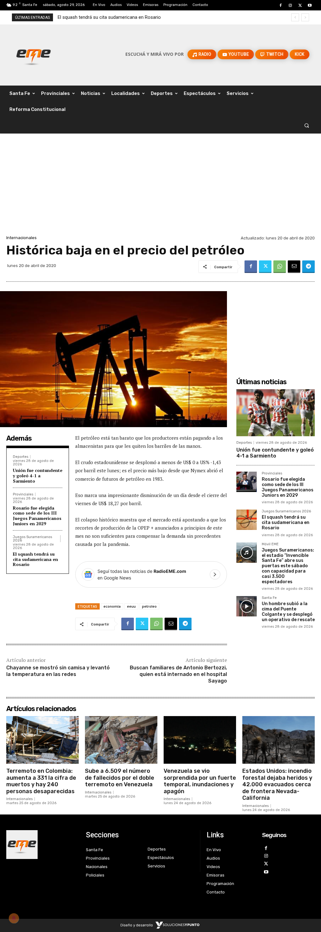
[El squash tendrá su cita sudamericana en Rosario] (246, 520)
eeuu (131, 606)
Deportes (20, 456)
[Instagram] (290, 5)
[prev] (295, 17)
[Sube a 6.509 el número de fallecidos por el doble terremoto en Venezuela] (121, 740)
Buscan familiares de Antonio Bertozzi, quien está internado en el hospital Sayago (178, 674)
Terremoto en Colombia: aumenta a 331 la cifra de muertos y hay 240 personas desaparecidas (41, 781)
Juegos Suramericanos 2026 (32, 538)
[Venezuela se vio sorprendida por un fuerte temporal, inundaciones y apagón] (200, 740)
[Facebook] (280, 5)
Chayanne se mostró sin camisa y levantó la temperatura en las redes (58, 671)
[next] (305, 17)
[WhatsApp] (279, 266)
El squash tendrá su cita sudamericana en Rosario (35, 559)
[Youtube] (310, 5)
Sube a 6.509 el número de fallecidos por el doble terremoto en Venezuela (119, 777)
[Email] (294, 266)
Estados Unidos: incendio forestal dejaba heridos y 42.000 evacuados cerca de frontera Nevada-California (277, 784)
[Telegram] (308, 266)
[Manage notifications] (14, 918)
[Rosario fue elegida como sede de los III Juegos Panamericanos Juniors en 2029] (246, 482)
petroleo (149, 606)
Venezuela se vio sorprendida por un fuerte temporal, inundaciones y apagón (200, 781)
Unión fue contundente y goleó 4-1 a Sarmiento (37, 475)
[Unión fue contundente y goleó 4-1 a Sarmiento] (275, 412)
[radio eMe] (41, 844)
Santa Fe (269, 598)
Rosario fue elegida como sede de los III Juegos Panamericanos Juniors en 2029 (37, 515)
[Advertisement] (160, 187)
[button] (307, 126)
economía (112, 606)
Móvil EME (270, 544)
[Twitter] (300, 5)
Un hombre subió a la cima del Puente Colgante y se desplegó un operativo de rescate (288, 611)
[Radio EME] (33, 54)
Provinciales (23, 494)
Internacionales (21, 238)
